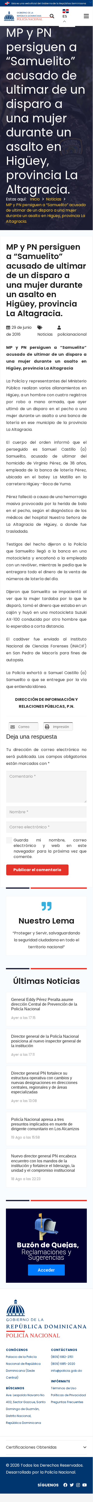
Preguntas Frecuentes (67, 1402)
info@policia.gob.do (66, 1371)
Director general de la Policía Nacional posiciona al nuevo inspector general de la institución (46, 1041)
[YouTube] (84, 1485)
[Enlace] (29, 16)
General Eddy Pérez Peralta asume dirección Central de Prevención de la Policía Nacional (44, 1004)
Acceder (46, 1270)
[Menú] (86, 16)
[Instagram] (78, 1485)
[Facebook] (65, 1485)
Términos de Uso (63, 1388)
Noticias (45, 334)
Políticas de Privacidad (68, 1395)
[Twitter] (72, 1485)
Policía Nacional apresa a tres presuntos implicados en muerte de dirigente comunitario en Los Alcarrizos (45, 1124)
